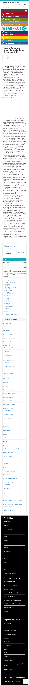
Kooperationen (8, 669)
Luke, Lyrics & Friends (9, 404)
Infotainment (9, 297)
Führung (8, 295)
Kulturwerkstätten (8, 401)
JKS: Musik (6, 638)
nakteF (5, 434)
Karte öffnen (21, 252)
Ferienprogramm (8, 660)
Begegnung (6, 330)
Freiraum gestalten (9, 348)
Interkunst (6, 386)
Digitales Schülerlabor (9, 334)
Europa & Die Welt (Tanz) (10, 596)
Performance (9, 306)
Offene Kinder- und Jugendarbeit (13, 681)
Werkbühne (8, 289)
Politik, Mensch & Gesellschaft (12, 604)
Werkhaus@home (8, 482)
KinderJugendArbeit (10, 282)
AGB (18, 2)
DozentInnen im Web (9, 338)
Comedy (8, 292)
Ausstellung (9, 290)
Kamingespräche (8, 414)
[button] (4, 281)
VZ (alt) (6, 285)
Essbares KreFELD (8, 341)
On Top (5, 441)
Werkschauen (7, 497)
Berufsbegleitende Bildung (11, 585)
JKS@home (7, 484)
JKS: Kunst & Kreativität (10, 630)
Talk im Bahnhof (8, 418)
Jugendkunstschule (10, 281)
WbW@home (7, 488)
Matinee (8, 303)
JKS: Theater (7, 653)
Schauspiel (9, 308)
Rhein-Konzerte (8, 510)
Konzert (8, 300)
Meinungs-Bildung (8, 408)
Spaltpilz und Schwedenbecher (11, 449)
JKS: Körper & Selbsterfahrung (12, 627)
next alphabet (7, 438)
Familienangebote (9, 370)
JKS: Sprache (7, 645)
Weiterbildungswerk (10, 287)
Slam (7, 311)
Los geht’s (6, 351)
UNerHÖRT (6, 467)
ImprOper (6, 378)
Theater (6, 611)
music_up (6, 423)
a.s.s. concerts (8, 506)
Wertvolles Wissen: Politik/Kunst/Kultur (13, 500)
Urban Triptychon (8, 475)
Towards (5, 463)
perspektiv (6, 445)
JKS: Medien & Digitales (10, 634)
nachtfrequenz (7, 430)
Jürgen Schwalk (6, 155)
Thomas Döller (6, 119)
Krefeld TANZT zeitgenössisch (11, 393)
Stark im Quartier (8, 456)
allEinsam (6, 327)
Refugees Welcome (9, 607)
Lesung (8, 301)
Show (7, 310)
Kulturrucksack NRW (8, 397)
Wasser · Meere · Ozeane (10, 478)
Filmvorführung (10, 293)
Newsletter (6, 2)
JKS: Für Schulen (8, 623)
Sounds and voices (8, 452)
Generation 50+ (8, 362)
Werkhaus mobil (7, 493)
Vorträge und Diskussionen (13, 314)
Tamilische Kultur (8, 460)
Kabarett (8, 298)
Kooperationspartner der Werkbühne (13, 504)
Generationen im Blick (9, 360)
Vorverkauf (13, 2)
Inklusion (5, 382)
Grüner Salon (7, 410)
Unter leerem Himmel (9, 471)
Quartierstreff (8, 355)
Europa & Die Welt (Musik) (11, 593)
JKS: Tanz (6, 649)
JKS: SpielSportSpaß (9, 642)
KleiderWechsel (7, 390)
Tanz (7, 313)
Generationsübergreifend (11, 366)
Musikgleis (6, 426)
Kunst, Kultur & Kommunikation (12, 600)
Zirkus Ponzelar (8, 673)
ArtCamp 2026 (7, 323)
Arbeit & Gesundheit (9, 581)
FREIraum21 (6, 345)
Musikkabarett (9, 305)
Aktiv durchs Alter (9, 373)
